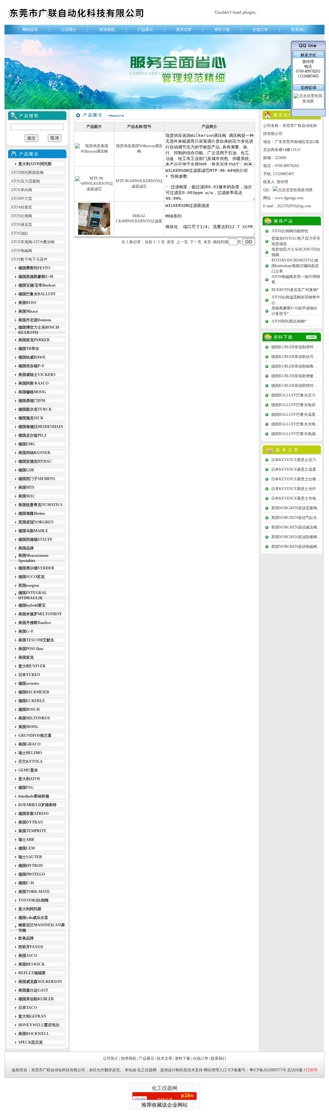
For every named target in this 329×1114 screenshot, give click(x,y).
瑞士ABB (26, 839)
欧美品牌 (26, 938)
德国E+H (26, 883)
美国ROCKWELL (33, 1033)
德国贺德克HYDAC (35, 461)
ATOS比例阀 (21, 216)
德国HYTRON (30, 865)
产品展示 (145, 29)
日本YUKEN (29, 675)
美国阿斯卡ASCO (33, 383)
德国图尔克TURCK (35, 409)
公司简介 (68, 29)
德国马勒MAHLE (33, 531)
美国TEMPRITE (32, 831)
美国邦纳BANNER (34, 452)
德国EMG (26, 444)
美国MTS (26, 487)
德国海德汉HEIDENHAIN (40, 426)
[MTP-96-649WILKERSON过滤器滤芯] (94, 189)
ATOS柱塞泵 (21, 207)
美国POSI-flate (30, 648)
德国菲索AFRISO (33, 813)
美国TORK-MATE (34, 891)
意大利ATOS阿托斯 (35, 164)
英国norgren (28, 585)
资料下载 (222, 29)
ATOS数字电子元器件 (29, 259)
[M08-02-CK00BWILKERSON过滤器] (94, 233)
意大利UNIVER (32, 666)
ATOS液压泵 (21, 224)
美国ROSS (27, 302)
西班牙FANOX (30, 947)
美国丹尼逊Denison (34, 320)
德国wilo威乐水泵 (33, 917)
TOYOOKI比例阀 (33, 900)
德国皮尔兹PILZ (32, 435)
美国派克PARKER (34, 340)
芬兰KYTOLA (30, 761)
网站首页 (30, 29)
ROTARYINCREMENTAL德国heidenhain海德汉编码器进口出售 (295, 265)
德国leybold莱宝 (32, 605)
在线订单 (260, 29)
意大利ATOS (29, 779)
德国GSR (26, 470)
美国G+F (25, 631)
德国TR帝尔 (28, 348)
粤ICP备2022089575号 (267, 1070)
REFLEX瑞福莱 (32, 973)
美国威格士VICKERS (37, 374)
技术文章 (183, 29)
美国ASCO (27, 955)
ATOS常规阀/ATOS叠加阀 (33, 242)
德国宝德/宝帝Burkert (37, 285)
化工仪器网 (146, 1070)
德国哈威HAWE (32, 357)
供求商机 (107, 29)
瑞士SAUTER (30, 857)
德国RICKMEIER (33, 692)
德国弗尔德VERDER (36, 568)
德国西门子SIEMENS (36, 479)
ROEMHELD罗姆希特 (37, 805)
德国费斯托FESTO (34, 268)
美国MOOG (28, 727)
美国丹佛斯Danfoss (34, 622)
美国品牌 (26, 548)
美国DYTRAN (30, 822)
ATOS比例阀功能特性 (289, 231)
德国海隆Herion (31, 513)
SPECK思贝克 (30, 1042)
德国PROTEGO (31, 874)
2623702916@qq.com (294, 206)
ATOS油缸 (19, 233)
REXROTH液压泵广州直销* (295, 290)
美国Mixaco (28, 311)
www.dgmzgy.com (289, 198)
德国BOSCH (29, 709)
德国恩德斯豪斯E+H (35, 276)
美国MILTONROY (34, 718)
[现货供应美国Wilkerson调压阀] (94, 151)
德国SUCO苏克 (31, 577)
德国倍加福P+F (31, 366)
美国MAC (26, 496)
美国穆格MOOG (32, 392)
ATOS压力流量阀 (25, 181)
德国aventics (28, 683)
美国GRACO (29, 744)
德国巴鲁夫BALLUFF (37, 294)
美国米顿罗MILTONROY (40, 614)
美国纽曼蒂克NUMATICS (40, 505)
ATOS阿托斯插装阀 (27, 172)
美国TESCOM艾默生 (36, 640)
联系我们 (299, 29)
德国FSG (25, 787)
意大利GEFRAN (32, 1016)
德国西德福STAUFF (35, 539)
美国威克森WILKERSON (40, 981)
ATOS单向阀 (21, 190)
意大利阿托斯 (29, 909)
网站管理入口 (215, 1070)
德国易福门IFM (31, 400)
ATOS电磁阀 (21, 250)
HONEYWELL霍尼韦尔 (38, 1025)
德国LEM (26, 848)
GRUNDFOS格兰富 (35, 735)
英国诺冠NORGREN (36, 522)
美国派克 (26, 657)
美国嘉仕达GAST (33, 990)
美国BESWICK (31, 964)
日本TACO (27, 1007)
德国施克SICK (30, 418)
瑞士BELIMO (30, 753)
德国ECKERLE (31, 701)
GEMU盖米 (28, 770)
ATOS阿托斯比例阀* (289, 321)
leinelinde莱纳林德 (33, 796)
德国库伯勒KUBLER (36, 999)
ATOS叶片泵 (21, 198)
